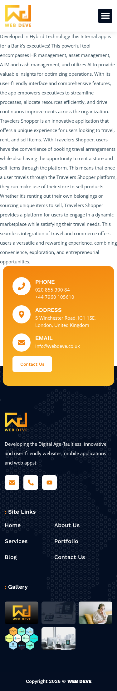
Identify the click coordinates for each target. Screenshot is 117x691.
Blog (11, 557)
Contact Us (69, 557)
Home (13, 525)
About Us (67, 525)
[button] (105, 16)
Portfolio (66, 541)
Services (16, 541)
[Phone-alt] (30, 482)
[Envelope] (12, 482)
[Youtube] (49, 482)
